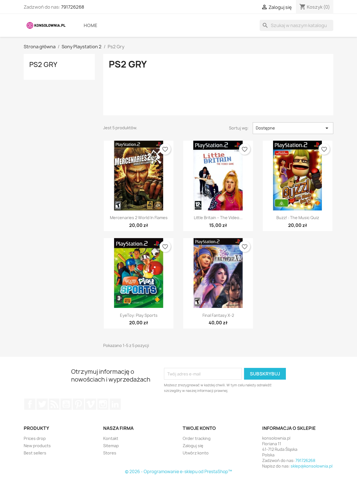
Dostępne (293, 128)
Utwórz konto (196, 453)
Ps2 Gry (43, 64)
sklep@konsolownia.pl (311, 466)
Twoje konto (199, 428)
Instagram (102, 404)
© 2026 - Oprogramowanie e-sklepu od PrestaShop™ (178, 472)
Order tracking (197, 438)
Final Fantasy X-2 (218, 315)
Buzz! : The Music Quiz (297, 217)
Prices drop (35, 438)
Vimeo (90, 404)
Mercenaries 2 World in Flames (139, 217)
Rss (54, 404)
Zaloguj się (193, 445)
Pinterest (78, 404)
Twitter (42, 404)
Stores (109, 453)
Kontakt (110, 438)
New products (37, 445)
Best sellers (35, 453)
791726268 (72, 7)
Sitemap (111, 445)
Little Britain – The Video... (218, 217)
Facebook (29, 404)
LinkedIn (115, 404)
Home (90, 25)
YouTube (66, 404)
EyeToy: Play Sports (139, 315)
